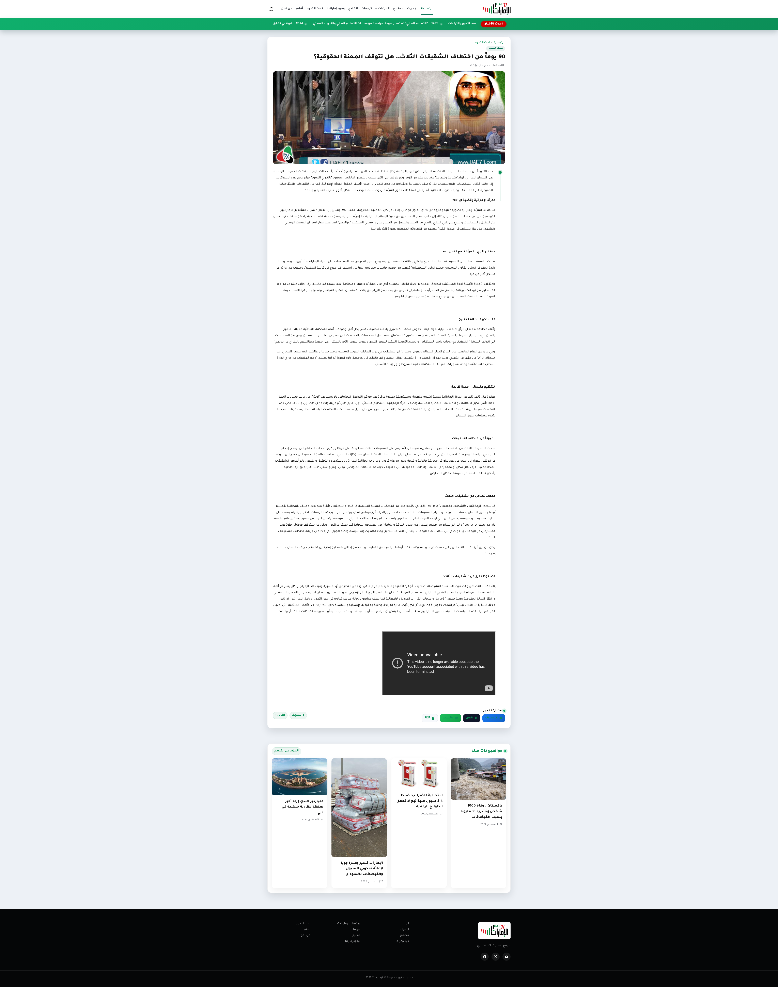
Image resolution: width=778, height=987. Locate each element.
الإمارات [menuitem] (412, 9)
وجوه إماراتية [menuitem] (336, 9)
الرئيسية (499, 42)
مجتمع (404, 935)
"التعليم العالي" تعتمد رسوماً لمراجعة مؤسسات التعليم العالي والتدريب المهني (450, 24)
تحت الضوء (482, 42)
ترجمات (355, 929)
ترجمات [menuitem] (366, 9)
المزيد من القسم (286, 751)
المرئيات (382, 9)
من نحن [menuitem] (286, 9)
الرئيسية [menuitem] (427, 9)
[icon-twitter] (496, 957)
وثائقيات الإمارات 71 (348, 923)
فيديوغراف (402, 941)
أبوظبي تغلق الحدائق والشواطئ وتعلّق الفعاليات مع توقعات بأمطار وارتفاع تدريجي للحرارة (308, 24)
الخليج (356, 935)
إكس (469, 718)
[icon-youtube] (506, 957)
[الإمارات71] (497, 9)
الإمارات (404, 929)
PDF (427, 718)
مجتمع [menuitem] (398, 9)
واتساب (448, 718)
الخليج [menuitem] (353, 9)
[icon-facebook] (485, 957)
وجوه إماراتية (352, 941)
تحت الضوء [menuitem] (315, 9)
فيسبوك (491, 718)
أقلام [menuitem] (299, 9)
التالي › (280, 715)
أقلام (307, 929)
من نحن (305, 935)
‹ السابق (298, 715)
